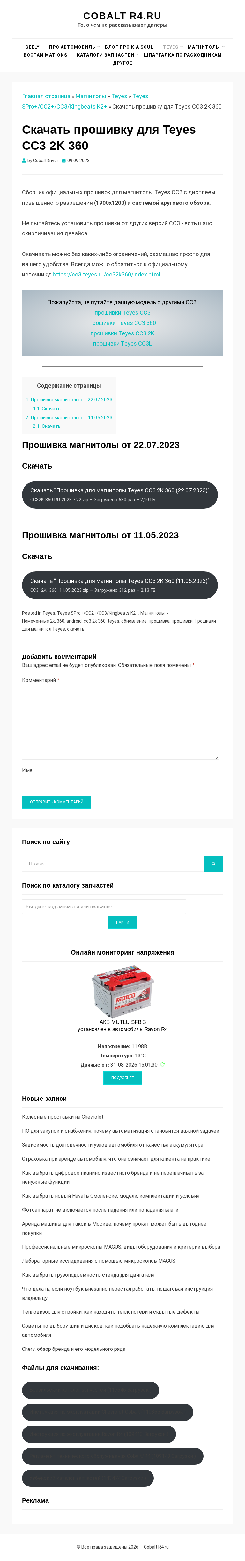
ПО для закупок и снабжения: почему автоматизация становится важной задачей (120, 1131)
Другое (122, 63)
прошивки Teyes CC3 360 (122, 322)
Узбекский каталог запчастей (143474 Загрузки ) (87, 1478)
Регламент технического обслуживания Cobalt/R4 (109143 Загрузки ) (112, 1456)
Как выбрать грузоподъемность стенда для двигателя (88, 1275)
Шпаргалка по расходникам (183, 55)
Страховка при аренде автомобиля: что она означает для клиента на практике (116, 1159)
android (74, 621)
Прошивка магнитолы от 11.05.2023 (69, 417)
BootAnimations (45, 55)
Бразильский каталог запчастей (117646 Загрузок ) (90, 1390)
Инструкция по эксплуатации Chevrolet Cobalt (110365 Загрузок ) (107, 1412)
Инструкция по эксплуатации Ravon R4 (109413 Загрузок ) (98, 1434)
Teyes (170, 47)
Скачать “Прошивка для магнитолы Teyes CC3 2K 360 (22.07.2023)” (120, 494)
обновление (134, 621)
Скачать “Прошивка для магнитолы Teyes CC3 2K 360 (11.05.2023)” (120, 585)
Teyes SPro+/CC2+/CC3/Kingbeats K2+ (97, 613)
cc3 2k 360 (95, 621)
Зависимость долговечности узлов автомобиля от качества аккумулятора (112, 1145)
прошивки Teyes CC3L (122, 343)
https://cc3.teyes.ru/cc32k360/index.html (106, 274)
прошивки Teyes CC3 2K (122, 333)
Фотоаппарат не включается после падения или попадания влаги (100, 1210)
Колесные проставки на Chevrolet (63, 1117)
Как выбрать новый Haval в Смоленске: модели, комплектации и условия (110, 1196)
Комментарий (40, 680)
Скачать (47, 409)
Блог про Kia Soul (129, 47)
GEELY (32, 47)
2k (52, 621)
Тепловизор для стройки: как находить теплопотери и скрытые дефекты (111, 1312)
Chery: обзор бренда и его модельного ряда (73, 1349)
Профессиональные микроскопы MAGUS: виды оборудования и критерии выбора (121, 1247)
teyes (113, 621)
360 (60, 621)
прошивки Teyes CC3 (123, 312)
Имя (27, 770)
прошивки (182, 621)
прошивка (159, 621)
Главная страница (46, 96)
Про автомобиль (72, 47)
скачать (76, 629)
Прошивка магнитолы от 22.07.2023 (69, 400)
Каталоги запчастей (105, 55)
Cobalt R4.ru (122, 16)
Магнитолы (204, 47)
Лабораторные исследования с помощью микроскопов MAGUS (98, 1261)
